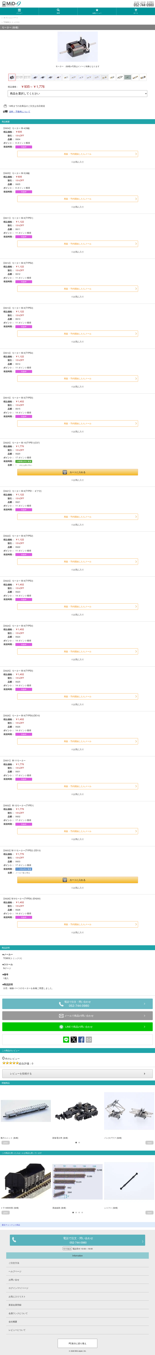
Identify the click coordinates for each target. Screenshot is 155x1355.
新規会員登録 (15, 1304)
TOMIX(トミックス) (11, 22)
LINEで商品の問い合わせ (79, 1026)
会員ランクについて (18, 1313)
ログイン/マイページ (18, 1287)
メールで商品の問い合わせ (79, 1015)
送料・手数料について (19, 111)
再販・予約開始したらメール (77, 154)
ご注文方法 (14, 1262)
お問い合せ (14, 1279)
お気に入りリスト (17, 1296)
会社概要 (13, 1321)
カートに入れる (78, 472)
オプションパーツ (10, 17)
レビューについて (17, 1329)
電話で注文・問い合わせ (77, 1004)
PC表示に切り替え (77, 1343)
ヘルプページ (15, 1271)
